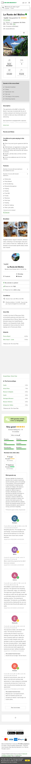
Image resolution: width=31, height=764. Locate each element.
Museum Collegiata (8, 392)
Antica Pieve (6, 388)
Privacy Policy (10, 755)
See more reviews (15, 707)
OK (27, 760)
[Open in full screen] (26, 37)
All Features (6, 212)
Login (25, 2)
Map (14, 24)
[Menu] (29, 2)
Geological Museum (8, 398)
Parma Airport (6, 336)
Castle (4, 385)
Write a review (14, 435)
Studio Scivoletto (7, 756)
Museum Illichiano (7, 401)
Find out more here (18, 759)
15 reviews (7, 20)
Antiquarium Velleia (8, 405)
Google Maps (6, 376)
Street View (14, 376)
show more (6, 125)
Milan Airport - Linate (8, 339)
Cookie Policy (18, 755)
